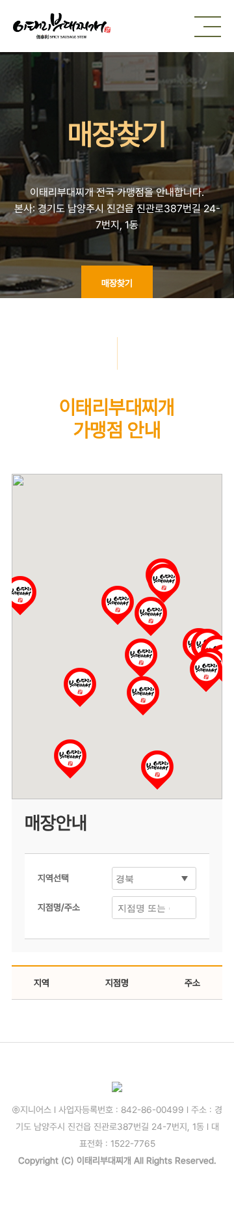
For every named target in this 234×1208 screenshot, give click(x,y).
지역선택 (53, 878)
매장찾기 (117, 283)
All (139, 1160)
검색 (183, 907)
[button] (157, 770)
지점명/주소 (59, 907)
